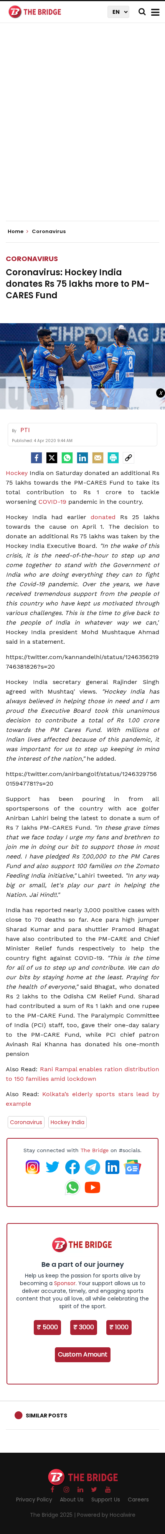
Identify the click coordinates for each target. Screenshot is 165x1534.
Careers (138, 1499)
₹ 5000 (47, 1327)
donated (103, 517)
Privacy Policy (34, 1499)
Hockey (17, 473)
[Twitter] (52, 458)
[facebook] (36, 458)
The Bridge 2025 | (53, 1515)
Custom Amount (82, 1354)
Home (16, 231)
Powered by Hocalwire (106, 1515)
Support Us (105, 1499)
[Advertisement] (82, 128)
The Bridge (95, 1150)
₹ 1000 (119, 1327)
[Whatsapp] (67, 458)
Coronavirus (32, 258)
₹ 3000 (83, 1327)
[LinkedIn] (82, 458)
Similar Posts (46, 1415)
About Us (72, 1499)
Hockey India (67, 1122)
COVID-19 (52, 501)
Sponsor (65, 1283)
